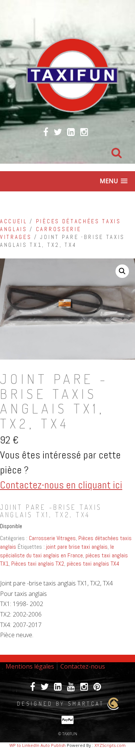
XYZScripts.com (110, 745)
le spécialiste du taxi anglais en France (57, 551)
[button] (122, 271)
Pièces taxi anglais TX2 (37, 563)
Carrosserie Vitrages (52, 538)
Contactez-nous (82, 666)
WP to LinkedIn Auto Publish (37, 745)
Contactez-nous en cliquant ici (61, 484)
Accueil (13, 221)
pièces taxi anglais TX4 (93, 563)
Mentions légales (30, 666)
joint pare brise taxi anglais (77, 547)
